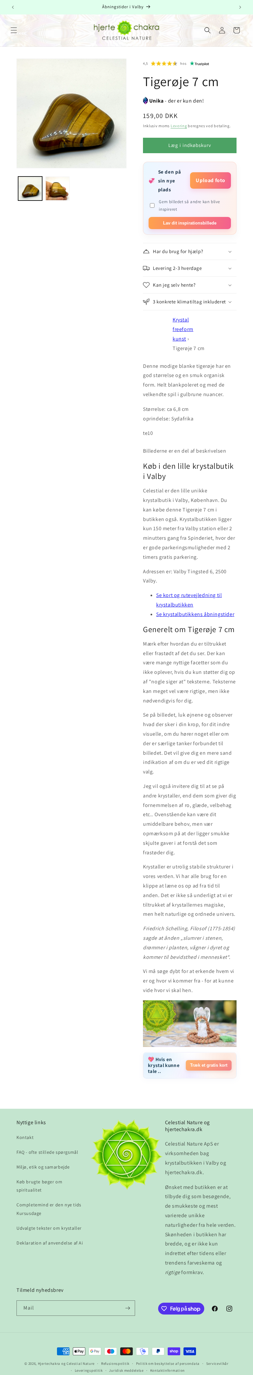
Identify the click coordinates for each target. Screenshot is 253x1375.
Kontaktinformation (167, 1370)
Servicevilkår (217, 1363)
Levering (179, 125)
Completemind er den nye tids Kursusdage (48, 1209)
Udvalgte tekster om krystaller (49, 1228)
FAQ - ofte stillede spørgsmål (47, 1152)
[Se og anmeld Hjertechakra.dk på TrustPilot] (200, 63)
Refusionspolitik (115, 1363)
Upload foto (210, 180)
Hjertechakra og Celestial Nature (66, 1363)
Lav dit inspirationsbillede (189, 223)
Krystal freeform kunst (183, 329)
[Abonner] (127, 1308)
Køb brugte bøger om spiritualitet (39, 1186)
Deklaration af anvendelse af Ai (49, 1243)
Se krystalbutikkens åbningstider (195, 614)
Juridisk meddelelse (126, 1370)
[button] (14, 30)
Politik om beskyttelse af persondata (168, 1363)
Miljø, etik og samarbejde (43, 1167)
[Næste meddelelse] (240, 7)
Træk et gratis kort (208, 1065)
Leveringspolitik (89, 1370)
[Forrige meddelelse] (13, 7)
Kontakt (25, 1137)
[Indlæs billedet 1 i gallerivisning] (30, 189)
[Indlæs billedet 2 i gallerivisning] (57, 189)
